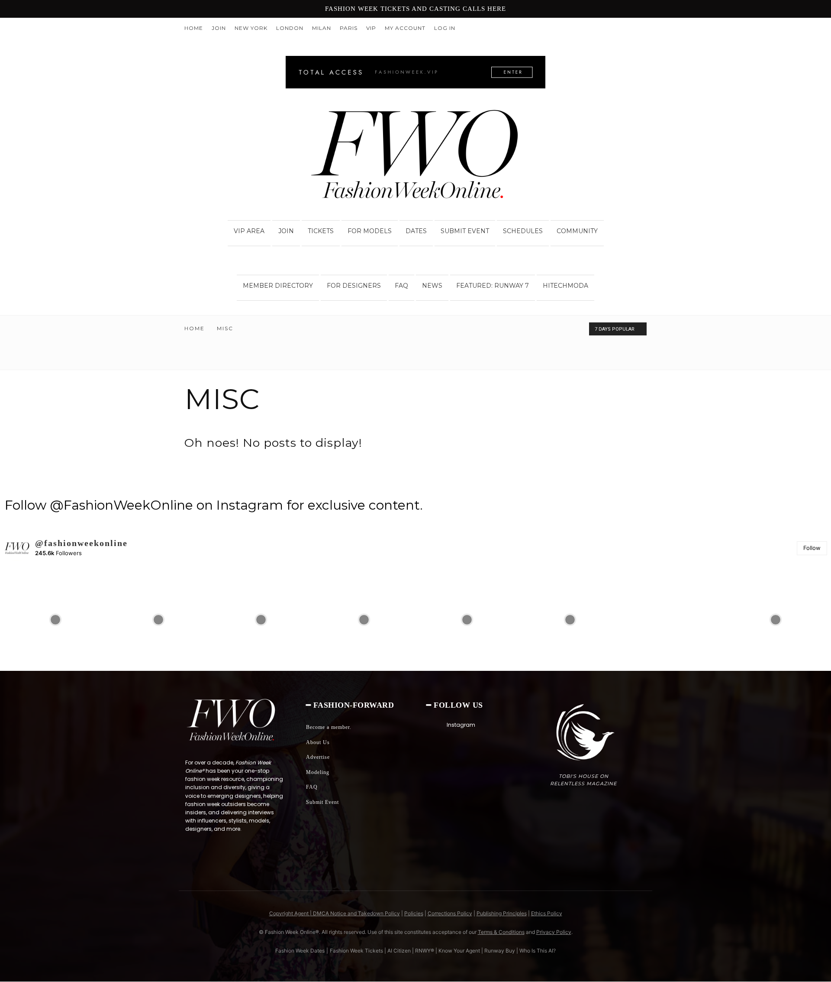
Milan (321, 28)
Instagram (461, 724)
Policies (413, 913)
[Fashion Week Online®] (415, 157)
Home (193, 28)
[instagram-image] (55, 619)
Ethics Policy (546, 913)
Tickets (321, 231)
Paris (349, 28)
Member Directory (278, 285)
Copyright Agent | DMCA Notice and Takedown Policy (334, 913)
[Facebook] (611, 28)
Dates (416, 231)
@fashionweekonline (81, 543)
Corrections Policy (450, 913)
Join (219, 28)
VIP (371, 28)
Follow (812, 547)
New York (251, 28)
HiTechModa (565, 285)
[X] (640, 28)
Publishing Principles (502, 913)
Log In (444, 28)
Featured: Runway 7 (492, 285)
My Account (405, 28)
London (289, 28)
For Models (370, 231)
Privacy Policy (553, 932)
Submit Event (465, 231)
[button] (636, 217)
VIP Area (249, 231)
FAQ (401, 285)
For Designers (354, 285)
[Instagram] (625, 28)
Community (577, 231)
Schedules (523, 231)
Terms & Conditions (501, 932)
